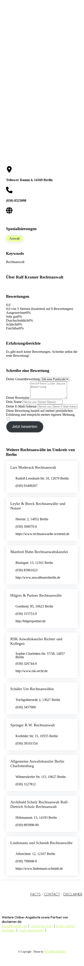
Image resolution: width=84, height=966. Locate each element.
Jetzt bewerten (24, 426)
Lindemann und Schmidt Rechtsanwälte (41, 843)
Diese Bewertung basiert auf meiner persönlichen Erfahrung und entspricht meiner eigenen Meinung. (40, 412)
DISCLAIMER (72, 894)
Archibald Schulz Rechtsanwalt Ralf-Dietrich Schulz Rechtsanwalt (39, 804)
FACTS (35, 894)
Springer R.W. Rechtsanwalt (32, 725)
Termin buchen (41, 926)
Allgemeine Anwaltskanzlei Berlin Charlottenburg (37, 763)
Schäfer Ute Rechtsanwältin (32, 689)
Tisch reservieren (31, 930)
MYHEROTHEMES (55, 951)
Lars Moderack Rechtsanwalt (33, 467)
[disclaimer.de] (38, 39)
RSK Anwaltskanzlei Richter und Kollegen (36, 641)
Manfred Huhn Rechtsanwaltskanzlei (39, 552)
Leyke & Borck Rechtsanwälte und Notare (37, 505)
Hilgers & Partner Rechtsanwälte (36, 595)
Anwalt (14, 238)
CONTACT (52, 894)
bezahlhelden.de (14, 926)
